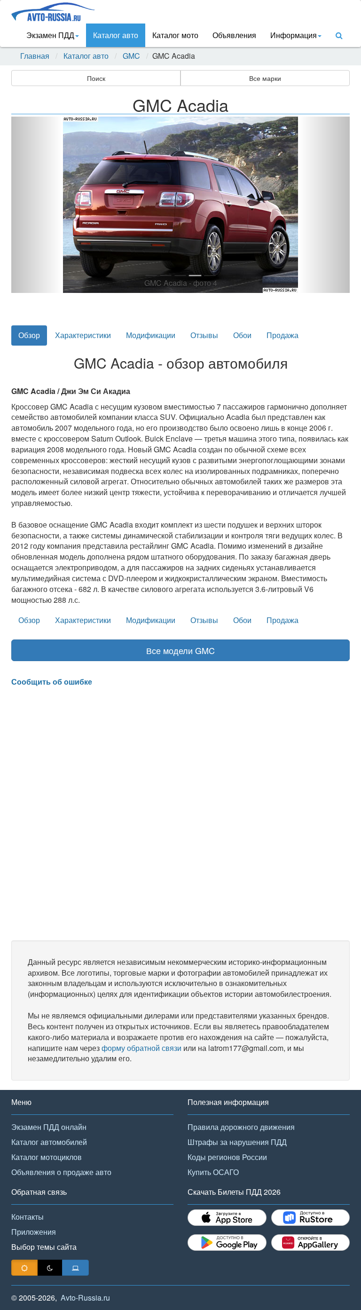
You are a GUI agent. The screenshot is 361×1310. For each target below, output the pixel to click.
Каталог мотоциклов (46, 1157)
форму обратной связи (141, 1047)
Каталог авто (115, 35)
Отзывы (204, 335)
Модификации (150, 335)
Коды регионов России (227, 1157)
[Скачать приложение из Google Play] (227, 1242)
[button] (36, 205)
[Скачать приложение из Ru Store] (310, 1217)
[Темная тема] (50, 1268)
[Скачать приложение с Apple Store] (227, 1217)
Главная (34, 56)
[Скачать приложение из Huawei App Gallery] (310, 1242)
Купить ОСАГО (213, 1172)
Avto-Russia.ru (85, 1297)
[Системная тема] (75, 1268)
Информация (293, 35)
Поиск (96, 78)
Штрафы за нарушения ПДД (237, 1141)
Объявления (234, 35)
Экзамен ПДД (50, 35)
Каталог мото (175, 35)
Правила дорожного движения (241, 1126)
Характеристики (83, 335)
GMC (131, 56)
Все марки (265, 78)
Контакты (27, 1216)
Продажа (282, 335)
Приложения (33, 1231)
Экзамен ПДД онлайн (48, 1126)
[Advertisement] (180, 813)
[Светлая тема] (24, 1268)
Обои (242, 335)
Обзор (29, 335)
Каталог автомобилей (49, 1141)
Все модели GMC (180, 650)
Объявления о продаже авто (61, 1172)
